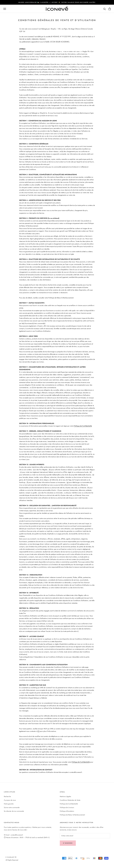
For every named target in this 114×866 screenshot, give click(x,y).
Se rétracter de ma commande (14, 811)
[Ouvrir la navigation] (4, 9)
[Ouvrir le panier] (110, 9)
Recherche (7, 796)
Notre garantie (8, 804)
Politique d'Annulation (67, 811)
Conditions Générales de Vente (70, 800)
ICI (38, 731)
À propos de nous (10, 800)
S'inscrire (68, 843)
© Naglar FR (11, 857)
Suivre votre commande (11, 807)
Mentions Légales (65, 796)
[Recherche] (104, 9)
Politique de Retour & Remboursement (72, 815)
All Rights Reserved (12, 860)
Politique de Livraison (67, 807)
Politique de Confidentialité (83, 426)
